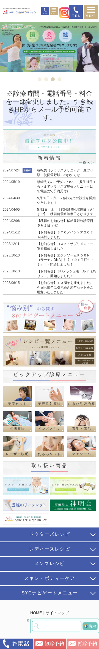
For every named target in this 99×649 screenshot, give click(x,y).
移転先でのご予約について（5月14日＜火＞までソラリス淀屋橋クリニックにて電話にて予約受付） (66, 186)
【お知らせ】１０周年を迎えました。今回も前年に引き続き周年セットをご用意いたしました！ (65, 287)
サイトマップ (57, 613)
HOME (36, 613)
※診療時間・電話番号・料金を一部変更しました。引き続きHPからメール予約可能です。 (49, 105)
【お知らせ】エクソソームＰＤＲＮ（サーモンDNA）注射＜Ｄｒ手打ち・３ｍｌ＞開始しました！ (65, 260)
